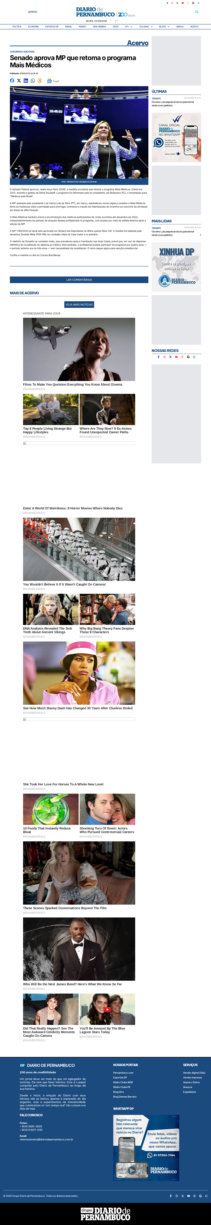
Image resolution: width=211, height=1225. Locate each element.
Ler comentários (79, 279)
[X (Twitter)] (177, 3)
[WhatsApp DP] (198, 3)
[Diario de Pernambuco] (105, 12)
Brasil (68, 26)
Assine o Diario (191, 1082)
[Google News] (193, 3)
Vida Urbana (99, 26)
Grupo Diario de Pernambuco (28, 1195)
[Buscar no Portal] (197, 12)
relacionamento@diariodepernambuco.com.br (46, 1139)
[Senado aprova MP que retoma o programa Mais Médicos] (12, 80)
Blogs (162, 26)
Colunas (144, 26)
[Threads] (188, 3)
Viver (115, 26)
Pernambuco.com (123, 1072)
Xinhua (179, 26)
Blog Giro (118, 1091)
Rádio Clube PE (121, 1087)
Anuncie (187, 1087)
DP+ (127, 26)
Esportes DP (51, 26)
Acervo (194, 26)
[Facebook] (168, 3)
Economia (33, 26)
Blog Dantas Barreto (124, 1096)
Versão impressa (192, 1077)
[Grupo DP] (105, 1214)
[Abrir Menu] (29, 12)
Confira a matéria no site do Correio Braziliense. (35, 255)
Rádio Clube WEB (123, 1082)
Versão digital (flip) (194, 1072)
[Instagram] (172, 3)
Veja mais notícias (79, 304)
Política (17, 26)
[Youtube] (183, 3)
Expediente (189, 1091)
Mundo (82, 26)
